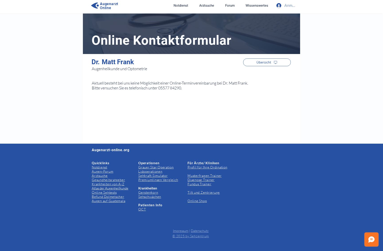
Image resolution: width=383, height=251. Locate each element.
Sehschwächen (149, 197)
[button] (257, 5)
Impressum (180, 231)
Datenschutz (200, 231)
